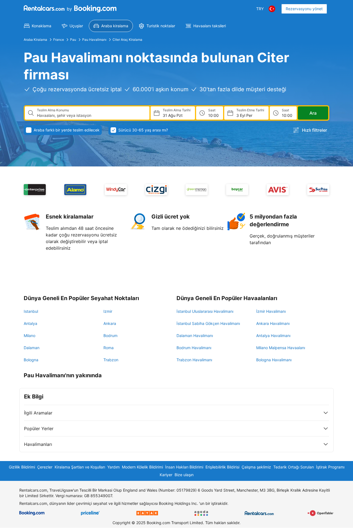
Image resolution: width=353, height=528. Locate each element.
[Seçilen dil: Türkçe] (272, 9)
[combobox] (91, 115)
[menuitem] (37, 26)
